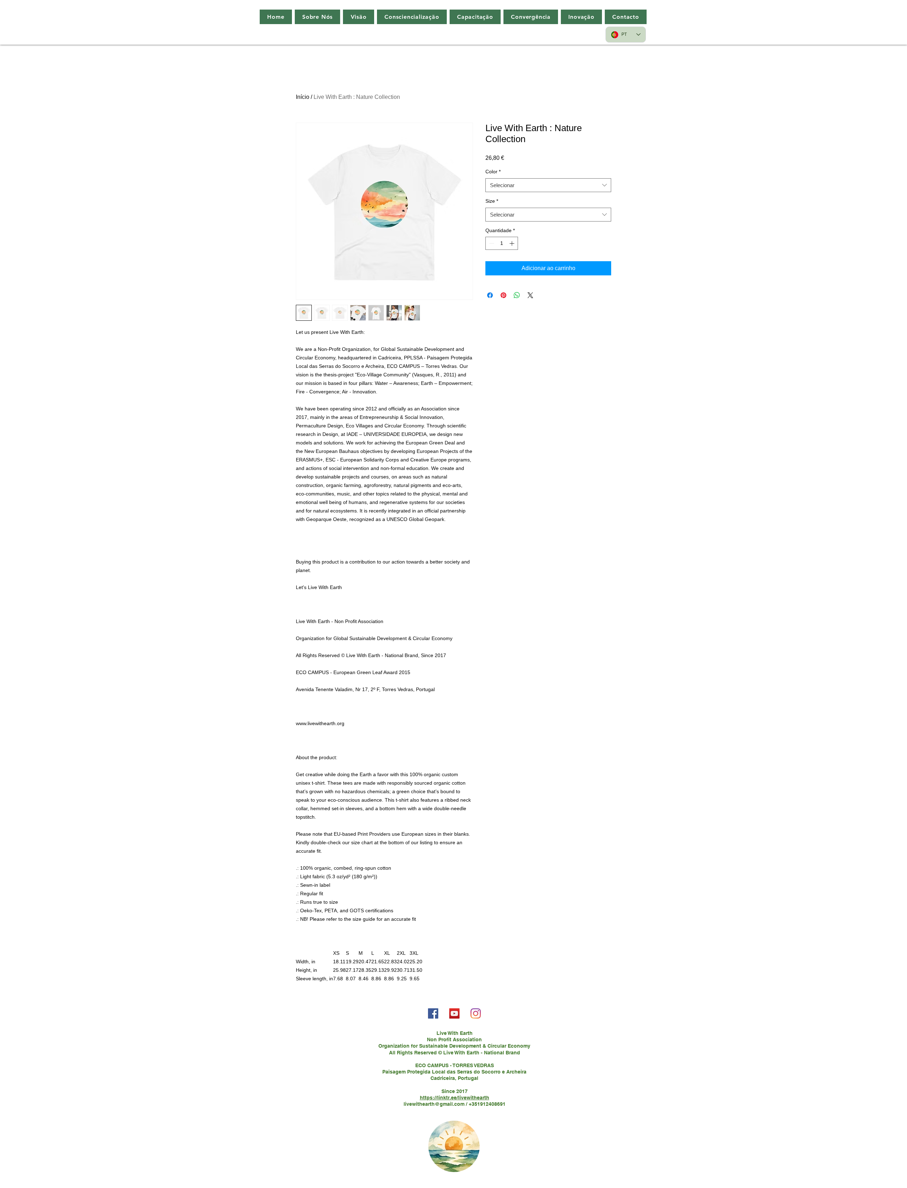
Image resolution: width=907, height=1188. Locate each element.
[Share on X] (530, 295)
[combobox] (548, 185)
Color (493, 171)
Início (302, 97)
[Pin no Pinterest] (503, 295)
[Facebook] (433, 1013)
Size (491, 201)
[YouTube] (454, 1013)
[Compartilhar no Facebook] (490, 295)
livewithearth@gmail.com (434, 1104)
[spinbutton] (501, 243)
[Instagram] (476, 1013)
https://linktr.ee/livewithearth (454, 1097)
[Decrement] (490, 243)
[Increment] (512, 243)
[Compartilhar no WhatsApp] (517, 295)
